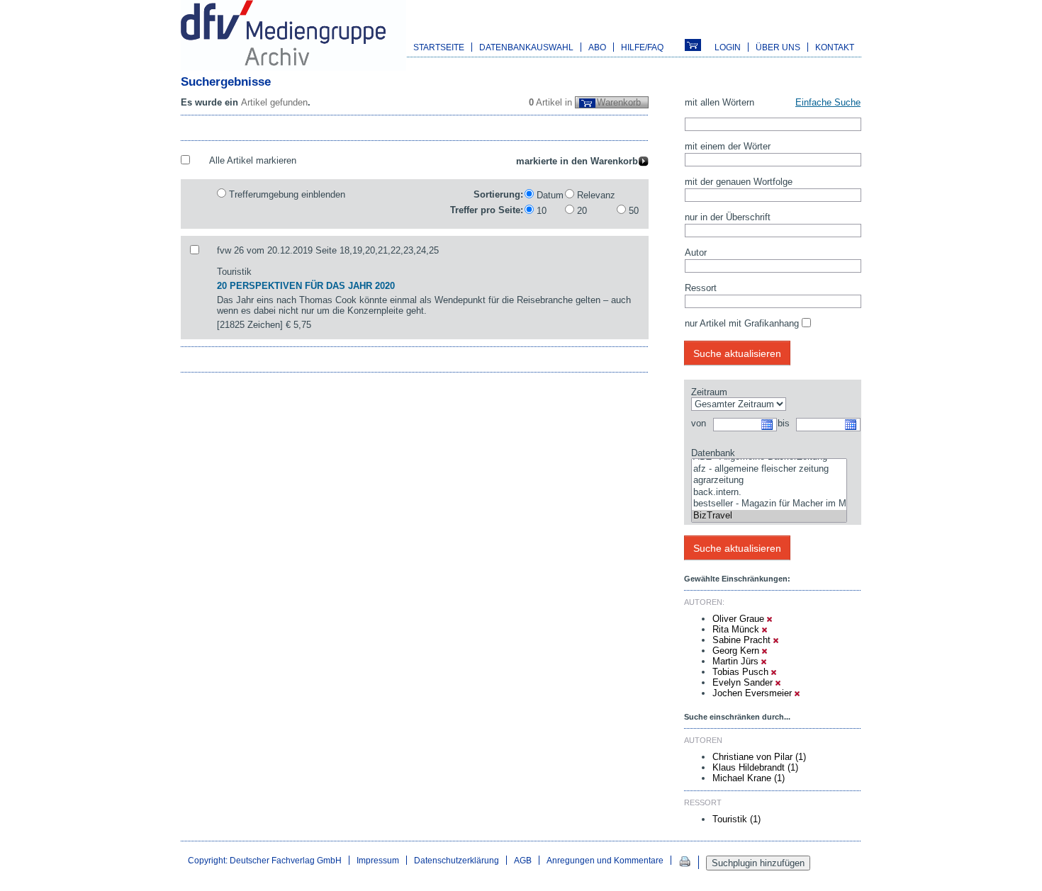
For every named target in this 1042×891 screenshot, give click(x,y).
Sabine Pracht (742, 640)
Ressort (701, 288)
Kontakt (834, 47)
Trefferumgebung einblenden (287, 194)
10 (542, 210)
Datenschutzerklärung (456, 860)
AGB (523, 860)
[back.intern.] (769, 493)
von (698, 423)
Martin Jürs (736, 661)
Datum (550, 195)
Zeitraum (709, 392)
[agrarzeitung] (769, 481)
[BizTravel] (769, 516)
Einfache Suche (828, 102)
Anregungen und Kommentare (605, 860)
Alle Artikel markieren (252, 160)
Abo (597, 47)
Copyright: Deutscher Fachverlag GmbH (265, 860)
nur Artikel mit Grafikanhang (742, 323)
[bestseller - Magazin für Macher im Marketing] (769, 504)
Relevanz (596, 195)
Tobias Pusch (741, 671)
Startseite (438, 47)
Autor (696, 252)
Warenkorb (619, 102)
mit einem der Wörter (728, 146)
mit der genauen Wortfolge (738, 181)
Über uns (778, 47)
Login (728, 47)
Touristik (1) (736, 819)
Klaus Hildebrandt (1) (755, 767)
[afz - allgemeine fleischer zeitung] (769, 469)
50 (634, 210)
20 (582, 210)
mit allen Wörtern (719, 102)
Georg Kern (737, 650)
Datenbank (713, 453)
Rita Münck (737, 629)
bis (784, 423)
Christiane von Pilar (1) (759, 756)
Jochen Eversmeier (753, 693)
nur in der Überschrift (728, 217)
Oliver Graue (739, 618)
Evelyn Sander (743, 682)
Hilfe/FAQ (642, 47)
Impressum (378, 860)
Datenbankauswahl (526, 47)
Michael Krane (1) (748, 778)
